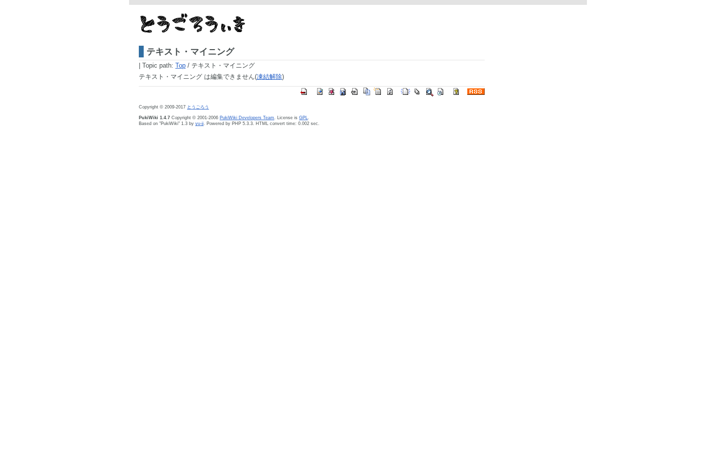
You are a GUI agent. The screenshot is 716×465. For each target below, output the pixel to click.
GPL (303, 117)
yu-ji (199, 123)
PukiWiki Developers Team (247, 117)
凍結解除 (269, 76)
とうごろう (198, 107)
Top (180, 65)
